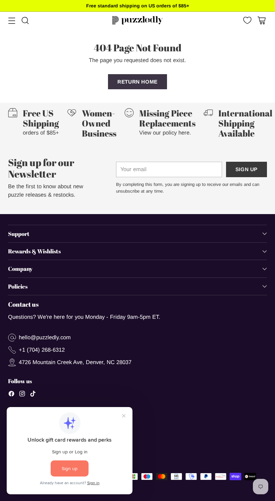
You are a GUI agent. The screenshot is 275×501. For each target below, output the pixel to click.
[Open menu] (11, 20)
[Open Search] (25, 20)
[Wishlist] (246, 20)
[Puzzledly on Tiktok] (33, 395)
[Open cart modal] (261, 20)
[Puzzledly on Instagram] (22, 395)
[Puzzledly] (137, 20)
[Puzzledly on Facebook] (11, 395)
